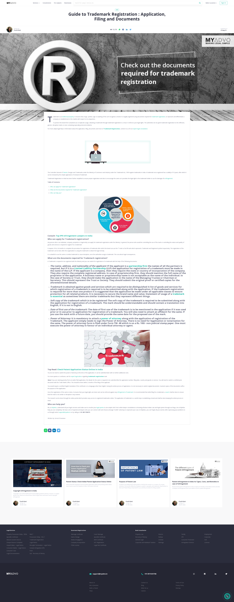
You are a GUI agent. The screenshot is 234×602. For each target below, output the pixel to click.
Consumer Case (11, 551)
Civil (205, 540)
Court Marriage (98, 534)
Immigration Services (187, 542)
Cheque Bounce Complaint (14, 542)
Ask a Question (93, 585)
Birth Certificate (98, 540)
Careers (143, 591)
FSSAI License (75, 545)
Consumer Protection (187, 540)
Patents (65, 172)
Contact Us (144, 582)
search (167, 392)
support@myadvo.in (65, 412)
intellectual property (68, 117)
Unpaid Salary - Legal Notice (15, 545)
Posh (31, 551)
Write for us (144, 588)
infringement (169, 178)
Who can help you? (55, 193)
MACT (31, 534)
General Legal (139, 540)
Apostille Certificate (12, 537)
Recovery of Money (141, 537)
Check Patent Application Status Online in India (80, 369)
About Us (92, 582)
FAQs (91, 591)
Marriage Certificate (77, 534)
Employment (208, 534)
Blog (142, 585)
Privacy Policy (180, 585)
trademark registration (158, 117)
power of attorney (111, 318)
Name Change (75, 537)
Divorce (160, 534)
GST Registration (99, 542)
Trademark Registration (112, 129)
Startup (160, 537)
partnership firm (138, 265)
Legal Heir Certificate (100, 545)
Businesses (67, 3)
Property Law (139, 534)
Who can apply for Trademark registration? (63, 187)
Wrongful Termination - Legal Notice (40, 545)
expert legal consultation (140, 129)
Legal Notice (33, 542)
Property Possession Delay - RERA (17, 534)
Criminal (160, 540)
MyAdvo (54, 407)
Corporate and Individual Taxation (145, 542)
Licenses (207, 542)
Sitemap (178, 588)
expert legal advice (76, 376)
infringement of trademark (125, 392)
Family (183, 534)
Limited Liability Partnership (90, 268)
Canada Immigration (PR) (37, 548)
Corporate (207, 537)
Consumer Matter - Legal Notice (16, 548)
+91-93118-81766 (150, 574)
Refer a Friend (93, 588)
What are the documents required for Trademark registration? (68, 190)
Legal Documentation (13, 553)
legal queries (100, 407)
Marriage (161, 542)
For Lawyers (58, 3)
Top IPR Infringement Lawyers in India (74, 236)
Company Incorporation (78, 542)
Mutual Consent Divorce (14, 540)
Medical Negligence (77, 540)
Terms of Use (180, 582)
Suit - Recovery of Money (37, 553)
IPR (117, 10)
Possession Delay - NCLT (37, 537)
